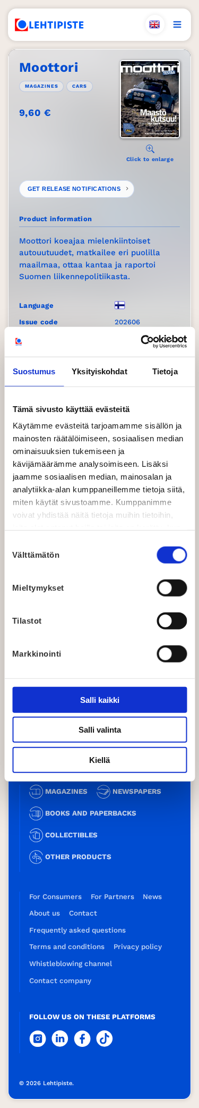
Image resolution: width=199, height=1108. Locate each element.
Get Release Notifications (74, 189)
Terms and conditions (67, 947)
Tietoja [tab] (165, 370)
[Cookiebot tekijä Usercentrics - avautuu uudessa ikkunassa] (142, 342)
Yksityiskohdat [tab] (99, 370)
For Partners (112, 897)
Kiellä (99, 759)
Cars (79, 86)
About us (44, 913)
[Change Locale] (155, 24)
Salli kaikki (99, 699)
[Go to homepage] (49, 25)
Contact (83, 913)
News (152, 897)
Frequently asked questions (77, 930)
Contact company (60, 981)
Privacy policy (138, 947)
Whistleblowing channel (70, 964)
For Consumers (55, 897)
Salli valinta (100, 729)
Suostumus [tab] (34, 370)
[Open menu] (177, 24)
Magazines (41, 86)
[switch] (172, 587)
